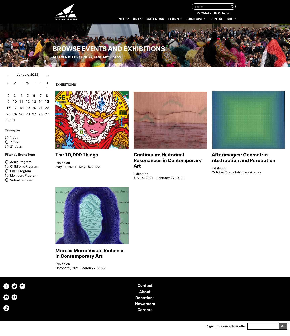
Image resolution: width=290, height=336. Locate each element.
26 (28, 113)
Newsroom (145, 303)
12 (28, 101)
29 (47, 113)
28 (41, 113)
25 (21, 113)
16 (8, 107)
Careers (144, 309)
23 (8, 113)
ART (136, 18)
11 (21, 101)
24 (15, 113)
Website (206, 13)
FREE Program (20, 171)
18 (21, 107)
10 (15, 101)
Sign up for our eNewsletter (226, 326)
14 (41, 101)
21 (41, 107)
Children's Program (24, 166)
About (145, 291)
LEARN (173, 18)
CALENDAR (155, 18)
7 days (15, 142)
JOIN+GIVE (194, 18)
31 (15, 119)
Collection (224, 13)
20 (34, 107)
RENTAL (216, 18)
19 (28, 107)
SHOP (231, 18)
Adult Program (20, 162)
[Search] (232, 6)
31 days (16, 146)
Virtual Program (21, 180)
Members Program (23, 175)
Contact (145, 285)
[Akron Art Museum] (74, 13)
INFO (122, 18)
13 (34, 101)
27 (34, 113)
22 (47, 107)
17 (15, 107)
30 (8, 119)
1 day (14, 137)
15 (47, 101)
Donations (145, 297)
